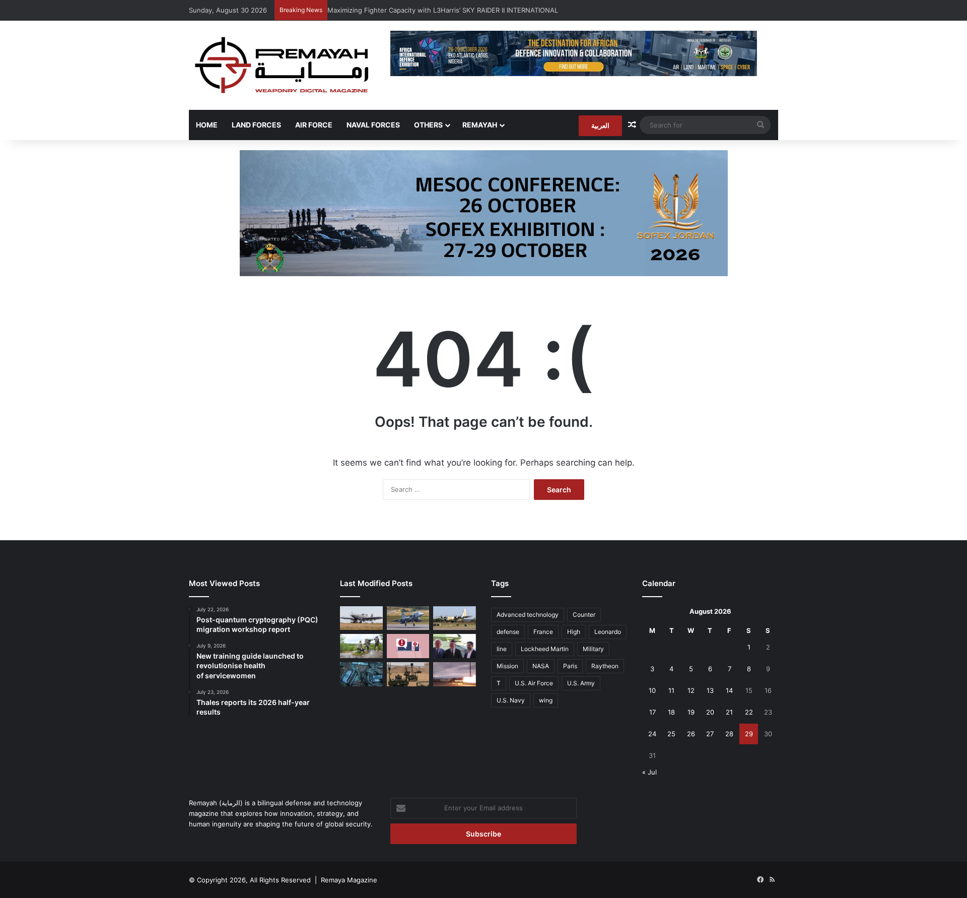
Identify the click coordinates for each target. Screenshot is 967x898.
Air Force (313, 124)
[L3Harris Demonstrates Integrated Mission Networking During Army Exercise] (361, 674)
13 (710, 690)
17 (652, 712)
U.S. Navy (511, 700)
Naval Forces (373, 124)
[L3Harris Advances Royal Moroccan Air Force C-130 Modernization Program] (454, 618)
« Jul (649, 772)
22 (749, 712)
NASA (540, 666)
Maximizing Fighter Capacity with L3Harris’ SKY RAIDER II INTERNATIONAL (442, 10)
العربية (600, 125)
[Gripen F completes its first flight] (408, 618)
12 (691, 690)
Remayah (479, 124)
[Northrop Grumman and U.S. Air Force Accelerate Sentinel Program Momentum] (454, 674)
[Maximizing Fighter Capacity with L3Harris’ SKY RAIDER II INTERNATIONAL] (361, 618)
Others (428, 124)
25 (671, 734)
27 (710, 734)
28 (729, 734)
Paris (570, 666)
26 (691, 734)
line (502, 649)
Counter (584, 614)
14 (729, 690)
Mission (507, 666)
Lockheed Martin (545, 649)
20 (710, 712)
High (573, 631)
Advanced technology (528, 614)
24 (652, 734)
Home (207, 124)
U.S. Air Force (534, 683)
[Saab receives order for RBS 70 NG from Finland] (361, 646)
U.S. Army (581, 683)
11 (671, 690)
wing (545, 700)
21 (729, 712)
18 (671, 712)
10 (652, 690)
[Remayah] (282, 65)
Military (593, 649)
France (543, 631)
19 (691, 712)
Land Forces (256, 124)
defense (508, 631)
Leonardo (607, 631)
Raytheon (604, 666)
